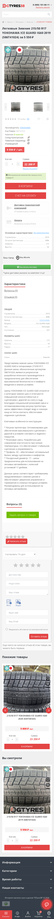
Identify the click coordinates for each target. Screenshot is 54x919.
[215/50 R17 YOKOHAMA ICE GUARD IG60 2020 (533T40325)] (27, 689)
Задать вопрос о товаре (22, 515)
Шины (10, 22)
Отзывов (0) (10, 297)
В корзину (26, 186)
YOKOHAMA (25, 127)
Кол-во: (8, 159)
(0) (28, 119)
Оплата (18, 220)
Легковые (20, 22)
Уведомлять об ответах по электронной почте (28, 629)
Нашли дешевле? (30, 168)
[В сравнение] (48, 684)
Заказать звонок (43, 7)
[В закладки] (48, 678)
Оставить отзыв (39, 636)
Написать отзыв (17, 541)
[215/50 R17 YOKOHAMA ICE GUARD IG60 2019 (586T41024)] (27, 790)
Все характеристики (41, 233)
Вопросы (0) (11, 290)
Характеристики (14, 284)
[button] (42, 4)
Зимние (30, 22)
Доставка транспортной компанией (27, 206)
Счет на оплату (25, 195)
